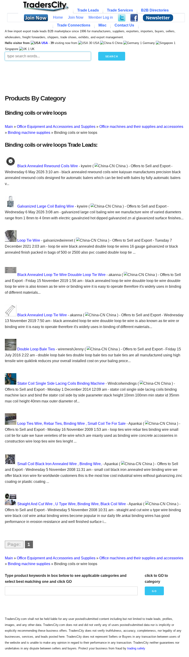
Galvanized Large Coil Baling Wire (45, 206)
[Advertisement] (94, 76)
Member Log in (101, 17)
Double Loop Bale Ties (36, 349)
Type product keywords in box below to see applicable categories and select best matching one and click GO (66, 579)
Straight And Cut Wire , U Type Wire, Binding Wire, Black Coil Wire (71, 504)
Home (58, 17)
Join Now (75, 17)
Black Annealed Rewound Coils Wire (47, 166)
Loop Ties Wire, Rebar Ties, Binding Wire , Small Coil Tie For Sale (71, 423)
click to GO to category (156, 579)
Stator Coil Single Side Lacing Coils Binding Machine (61, 383)
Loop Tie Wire (28, 240)
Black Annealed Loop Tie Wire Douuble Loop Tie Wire (61, 275)
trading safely (136, 648)
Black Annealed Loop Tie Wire (42, 315)
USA (44, 43)
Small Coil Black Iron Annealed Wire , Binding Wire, (59, 464)
